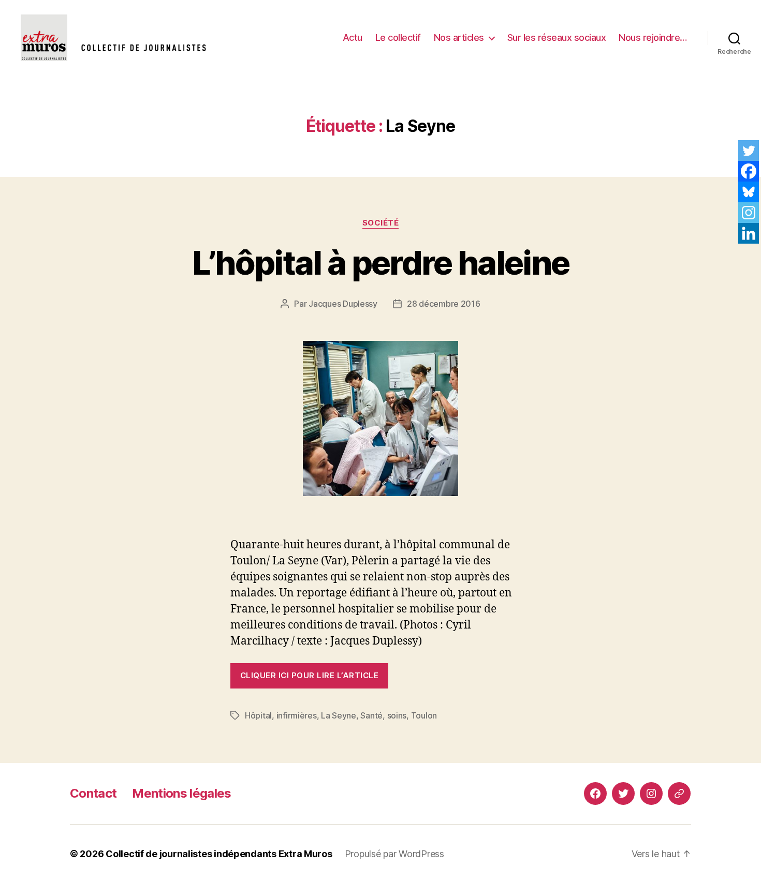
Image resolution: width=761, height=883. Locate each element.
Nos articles (459, 37)
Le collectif (398, 37)
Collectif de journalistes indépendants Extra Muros (219, 853)
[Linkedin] (748, 233)
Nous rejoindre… (653, 37)
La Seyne (338, 715)
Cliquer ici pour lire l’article (309, 675)
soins (397, 715)
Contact (93, 793)
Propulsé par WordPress (394, 853)
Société (380, 223)
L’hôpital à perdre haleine (380, 262)
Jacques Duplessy (343, 303)
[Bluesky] (748, 192)
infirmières (296, 715)
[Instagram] (748, 212)
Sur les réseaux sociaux (556, 37)
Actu (352, 37)
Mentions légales (181, 793)
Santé (371, 715)
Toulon (424, 715)
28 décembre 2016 (443, 303)
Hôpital (258, 715)
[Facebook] (748, 171)
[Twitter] (748, 150)
